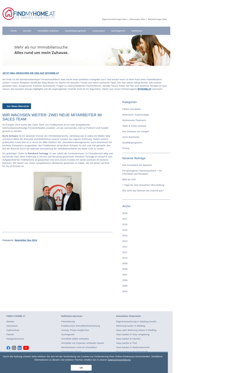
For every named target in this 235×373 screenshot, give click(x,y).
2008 (124, 269)
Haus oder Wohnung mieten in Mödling (136, 330)
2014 (124, 235)
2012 (124, 246)
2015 (124, 230)
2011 (124, 252)
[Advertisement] (57, 268)
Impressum (12, 326)
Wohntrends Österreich (134, 120)
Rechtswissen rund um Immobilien (79, 347)
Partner (10, 334)
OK (81, 367)
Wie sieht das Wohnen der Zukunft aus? (143, 190)
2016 (124, 224)
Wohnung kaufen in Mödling (130, 326)
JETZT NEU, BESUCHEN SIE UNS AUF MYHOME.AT (30, 73)
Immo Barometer (131, 137)
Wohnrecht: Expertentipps (135, 114)
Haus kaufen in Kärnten (128, 338)
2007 (124, 274)
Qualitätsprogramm (75, 31)
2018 (124, 213)
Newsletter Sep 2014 (26, 240)
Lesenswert (98, 31)
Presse (125, 148)
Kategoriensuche (15, 338)
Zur (17, 106)
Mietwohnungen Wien (157, 19)
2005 (124, 285)
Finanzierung (68, 321)
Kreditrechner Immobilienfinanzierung (80, 326)
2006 (124, 280)
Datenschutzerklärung (119, 359)
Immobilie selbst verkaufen (75, 338)
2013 (124, 241)
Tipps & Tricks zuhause (134, 126)
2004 (124, 291)
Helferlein (137, 31)
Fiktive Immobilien (131, 109)
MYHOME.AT (145, 89)
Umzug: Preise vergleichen (75, 330)
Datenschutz (12, 330)
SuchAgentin (118, 31)
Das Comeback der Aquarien (137, 165)
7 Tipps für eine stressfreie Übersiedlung (143, 185)
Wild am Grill (129, 179)
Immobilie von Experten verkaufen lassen (82, 343)
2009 (124, 263)
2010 (124, 258)
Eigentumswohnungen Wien (114, 19)
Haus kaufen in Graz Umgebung (132, 334)
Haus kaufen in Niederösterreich (133, 347)
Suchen (27, 31)
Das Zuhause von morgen (135, 131)
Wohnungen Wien (137, 19)
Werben (10, 321)
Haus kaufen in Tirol (126, 343)
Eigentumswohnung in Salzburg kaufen (136, 321)
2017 (124, 219)
